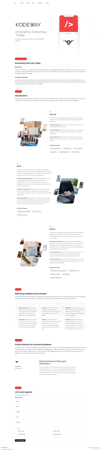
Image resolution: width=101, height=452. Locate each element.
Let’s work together (20, 440)
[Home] (15, 3)
